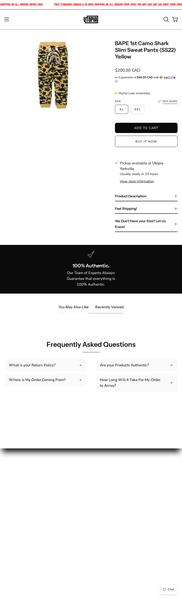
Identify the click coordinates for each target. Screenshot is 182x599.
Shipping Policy (108, 504)
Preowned (13, 527)
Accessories (14, 511)
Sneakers (12, 496)
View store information (137, 181)
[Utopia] (91, 19)
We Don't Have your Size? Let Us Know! (140, 224)
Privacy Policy (107, 511)
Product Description (130, 196)
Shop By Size (15, 488)
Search (101, 481)
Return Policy (106, 496)
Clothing (11, 504)
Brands (10, 519)
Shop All (11, 481)
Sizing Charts (106, 488)
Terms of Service (109, 519)
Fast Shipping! (126, 208)
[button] (165, 19)
